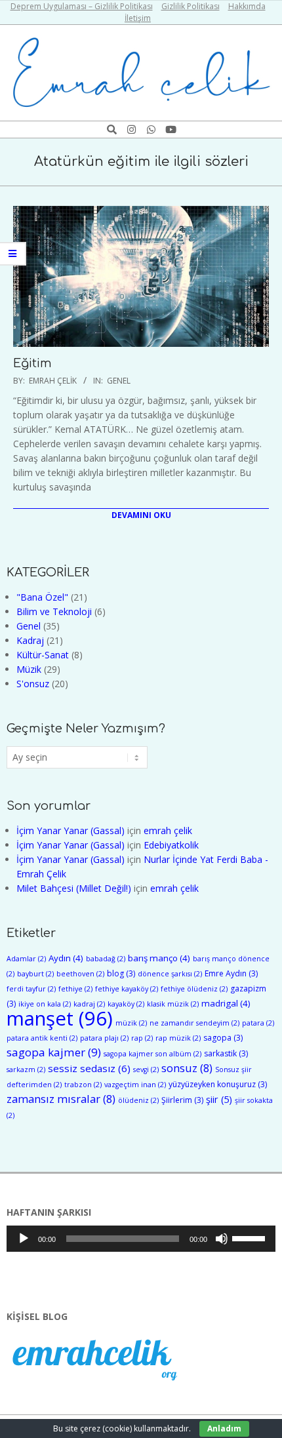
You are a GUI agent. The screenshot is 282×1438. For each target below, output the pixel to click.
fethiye (75, 988)
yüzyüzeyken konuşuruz (218, 1084)
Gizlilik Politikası (190, 6)
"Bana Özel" (42, 597)
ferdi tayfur (31, 988)
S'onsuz (32, 683)
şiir (219, 1099)
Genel (119, 380)
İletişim (138, 18)
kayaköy (126, 1004)
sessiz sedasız (89, 1068)
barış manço (159, 958)
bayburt (35, 973)
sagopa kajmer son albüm (152, 1053)
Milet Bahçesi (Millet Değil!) (73, 888)
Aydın (66, 958)
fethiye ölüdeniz (194, 988)
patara (258, 1023)
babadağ (105, 958)
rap (142, 1038)
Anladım (224, 1428)
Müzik (28, 669)
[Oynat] (23, 1238)
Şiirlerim (182, 1100)
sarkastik (226, 1053)
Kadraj (30, 640)
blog (121, 973)
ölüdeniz (138, 1100)
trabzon (83, 1084)
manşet (60, 1018)
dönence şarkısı (170, 973)
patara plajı (104, 1038)
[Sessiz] (221, 1238)
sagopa (223, 1037)
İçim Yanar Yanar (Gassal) (70, 830)
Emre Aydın (231, 973)
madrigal (226, 1003)
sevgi (146, 1069)
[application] (141, 1239)
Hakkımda (247, 6)
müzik (131, 1023)
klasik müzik (173, 1004)
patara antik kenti (42, 1038)
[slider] (250, 1237)
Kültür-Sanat (42, 655)
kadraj (89, 1004)
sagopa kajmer (54, 1052)
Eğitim (32, 363)
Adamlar (26, 958)
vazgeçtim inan (135, 1084)
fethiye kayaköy (126, 988)
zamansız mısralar (61, 1098)
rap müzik (178, 1038)
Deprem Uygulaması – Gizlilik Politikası (81, 6)
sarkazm (26, 1069)
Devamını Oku (141, 515)
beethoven (80, 973)
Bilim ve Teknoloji (54, 611)
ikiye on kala (44, 1004)
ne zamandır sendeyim (194, 1023)
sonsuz (186, 1067)
